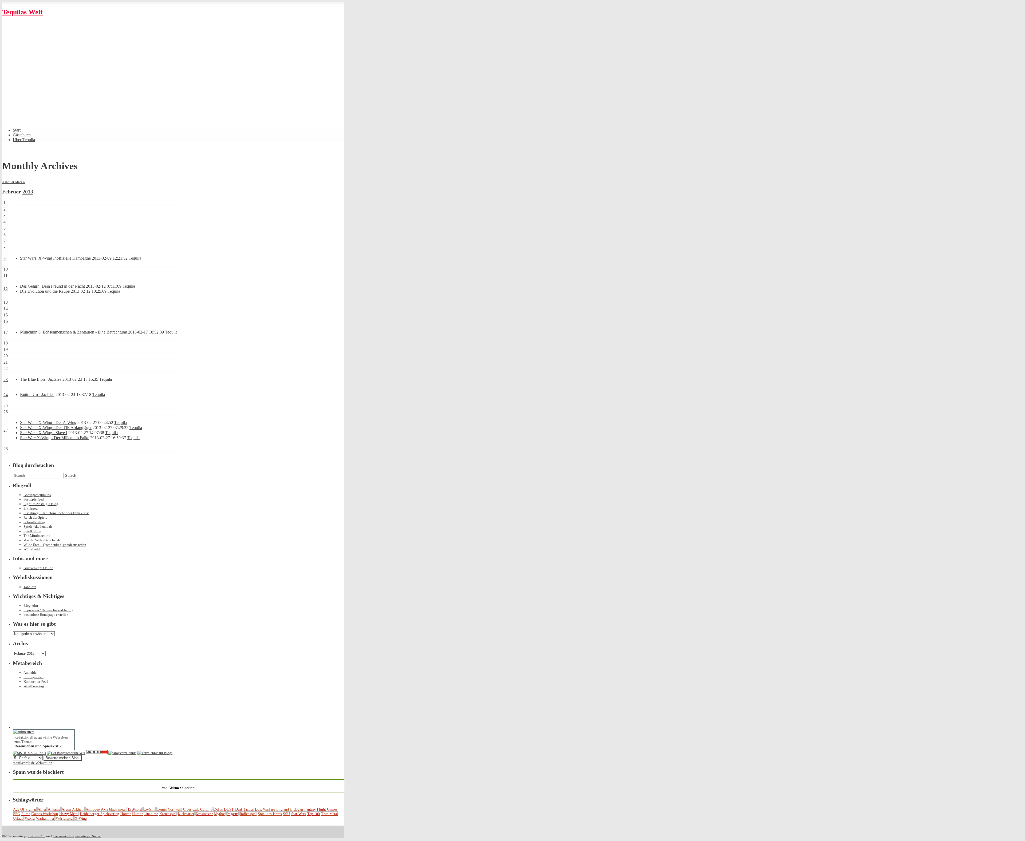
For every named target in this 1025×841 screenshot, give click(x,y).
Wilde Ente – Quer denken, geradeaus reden (54, 545)
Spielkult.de (32, 531)
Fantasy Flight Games (320, 809)
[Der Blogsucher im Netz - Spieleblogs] (66, 753)
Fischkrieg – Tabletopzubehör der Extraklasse (56, 513)
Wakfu (30, 818)
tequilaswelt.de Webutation (32, 763)
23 (5, 379)
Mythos (219, 814)
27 (5, 430)
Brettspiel (135, 809)
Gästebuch (22, 135)
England (282, 809)
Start (17, 130)
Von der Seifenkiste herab (41, 540)
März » (20, 182)
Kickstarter (186, 814)
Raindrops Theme (88, 836)
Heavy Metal (68, 814)
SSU (286, 814)
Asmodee (93, 809)
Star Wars (298, 814)
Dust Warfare (265, 809)
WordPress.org (33, 686)
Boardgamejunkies (37, 495)
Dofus (218, 809)
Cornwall (175, 809)
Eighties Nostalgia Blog (40, 504)
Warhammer (45, 818)
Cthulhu (206, 809)
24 (5, 394)
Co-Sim (149, 809)
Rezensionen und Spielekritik (38, 746)
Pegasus (232, 814)
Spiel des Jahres (270, 814)
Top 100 (313, 814)
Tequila (135, 258)
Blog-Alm (30, 606)
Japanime (151, 814)
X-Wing (81, 818)
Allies (42, 809)
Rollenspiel (248, 814)
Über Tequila (24, 139)
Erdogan (296, 809)
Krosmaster (204, 814)
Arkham (78, 809)
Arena (66, 809)
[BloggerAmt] (122, 753)
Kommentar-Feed (35, 682)
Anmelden (30, 673)
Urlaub (18, 818)
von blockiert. (178, 786)
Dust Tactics (244, 809)
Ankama (54, 809)
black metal (118, 809)
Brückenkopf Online (38, 568)
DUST (229, 809)
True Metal (329, 814)
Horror (125, 814)
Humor (137, 814)
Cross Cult (191, 809)
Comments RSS (63, 836)
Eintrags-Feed (33, 677)
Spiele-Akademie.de (38, 527)
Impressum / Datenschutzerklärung (48, 610)
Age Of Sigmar (24, 809)
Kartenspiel (167, 814)
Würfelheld (31, 549)
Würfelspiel (64, 818)
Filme (25, 814)
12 (5, 289)
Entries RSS (36, 836)
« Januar (8, 182)
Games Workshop (44, 814)
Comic (162, 809)
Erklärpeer (30, 508)
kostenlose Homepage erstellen (45, 615)
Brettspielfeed (33, 499)
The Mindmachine (36, 536)
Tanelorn (29, 587)
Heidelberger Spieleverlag (99, 814)
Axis (104, 809)
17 (5, 332)
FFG (16, 814)
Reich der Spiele (35, 517)
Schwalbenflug (34, 522)
